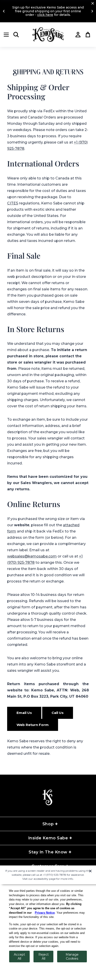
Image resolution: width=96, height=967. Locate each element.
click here (45, 15)
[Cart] (87, 34)
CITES (12, 203)
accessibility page (44, 878)
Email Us (24, 713)
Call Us (58, 713)
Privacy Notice (45, 912)
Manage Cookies (72, 956)
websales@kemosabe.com (32, 556)
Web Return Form (33, 725)
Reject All (43, 956)
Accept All (19, 956)
